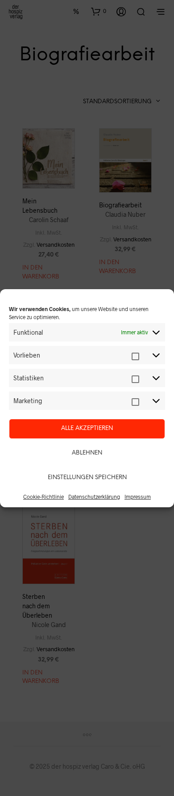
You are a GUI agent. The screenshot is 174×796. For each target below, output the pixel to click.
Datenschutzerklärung (94, 496)
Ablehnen (87, 453)
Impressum (137, 496)
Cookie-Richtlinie (43, 496)
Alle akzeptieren (87, 428)
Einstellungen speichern (87, 477)
